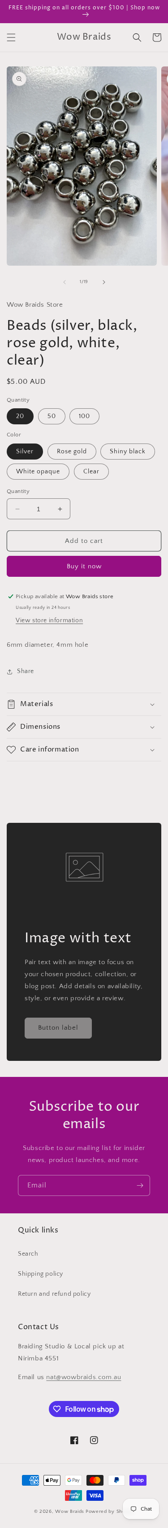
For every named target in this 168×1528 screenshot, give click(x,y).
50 (51, 416)
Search (28, 1253)
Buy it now (84, 566)
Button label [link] (58, 1027)
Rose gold (72, 451)
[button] (11, 37)
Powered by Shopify (110, 1511)
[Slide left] (64, 282)
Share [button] (25, 671)
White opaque (38, 471)
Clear (91, 471)
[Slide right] (104, 282)
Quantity (18, 491)
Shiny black (128, 451)
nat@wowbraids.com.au (83, 1377)
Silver (25, 451)
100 (84, 416)
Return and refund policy (54, 1294)
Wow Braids (69, 1511)
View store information (49, 620)
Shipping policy (40, 1273)
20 (20, 416)
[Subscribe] (140, 1185)
